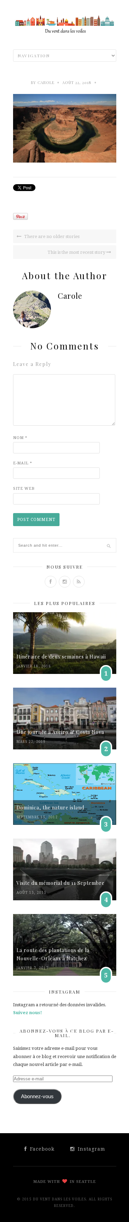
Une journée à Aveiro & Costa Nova (60, 732)
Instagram (90, 1149)
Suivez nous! (27, 1012)
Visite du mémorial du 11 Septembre (61, 883)
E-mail (22, 463)
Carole (45, 82)
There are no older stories (51, 236)
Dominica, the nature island (50, 807)
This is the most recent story (76, 252)
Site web (24, 488)
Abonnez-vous (37, 1096)
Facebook (41, 1149)
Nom (20, 438)
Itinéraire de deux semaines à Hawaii (61, 656)
